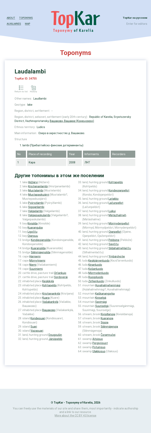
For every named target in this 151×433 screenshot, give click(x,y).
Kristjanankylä (51, 293)
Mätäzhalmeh (117, 215)
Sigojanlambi (36, 207)
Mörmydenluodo (98, 273)
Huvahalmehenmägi (107, 285)
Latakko (114, 198)
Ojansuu (33, 235)
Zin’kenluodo (96, 281)
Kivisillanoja (108, 314)
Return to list (21, 92)
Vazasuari (36, 330)
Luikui (112, 211)
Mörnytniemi (37, 260)
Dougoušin (55, 334)
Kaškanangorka (105, 293)
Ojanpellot (115, 231)
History (33, 92)
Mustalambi (35, 190)
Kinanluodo (95, 264)
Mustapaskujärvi (38, 194)
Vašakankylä (50, 301)
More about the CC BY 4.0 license (75, 415)
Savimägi (101, 301)
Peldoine (114, 240)
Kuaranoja (107, 318)
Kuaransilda (38, 248)
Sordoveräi (61, 277)
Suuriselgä (102, 306)
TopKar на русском (135, 17)
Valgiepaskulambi (39, 215)
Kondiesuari (37, 318)
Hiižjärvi (33, 182)
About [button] (11, 17)
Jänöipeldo (55, 339)
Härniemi (35, 256)
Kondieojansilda (41, 240)
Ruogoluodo (95, 277)
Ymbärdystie (117, 256)
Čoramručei (108, 334)
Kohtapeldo (49, 285)
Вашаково (48, 310)
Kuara (46, 297)
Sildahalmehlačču (120, 248)
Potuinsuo (98, 347)
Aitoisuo (97, 339)
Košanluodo (95, 268)
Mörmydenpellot (119, 223)
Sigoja (104, 322)
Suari (33, 326)
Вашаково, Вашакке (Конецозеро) (72, 121)
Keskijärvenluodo (99, 260)
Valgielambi (35, 211)
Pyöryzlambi (36, 202)
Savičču (114, 244)
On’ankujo (60, 273)
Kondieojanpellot (119, 190)
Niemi (32, 264)
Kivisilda (33, 223)
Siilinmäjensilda (40, 252)
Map (27, 23)
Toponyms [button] (26, 17)
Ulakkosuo (98, 351)
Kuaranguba (35, 227)
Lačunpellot (116, 202)
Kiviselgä (100, 297)
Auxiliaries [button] (14, 23)
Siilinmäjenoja (109, 326)
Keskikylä (48, 281)
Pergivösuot (100, 343)
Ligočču (32, 231)
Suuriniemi (36, 268)
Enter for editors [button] (136, 23)
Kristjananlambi (38, 186)
